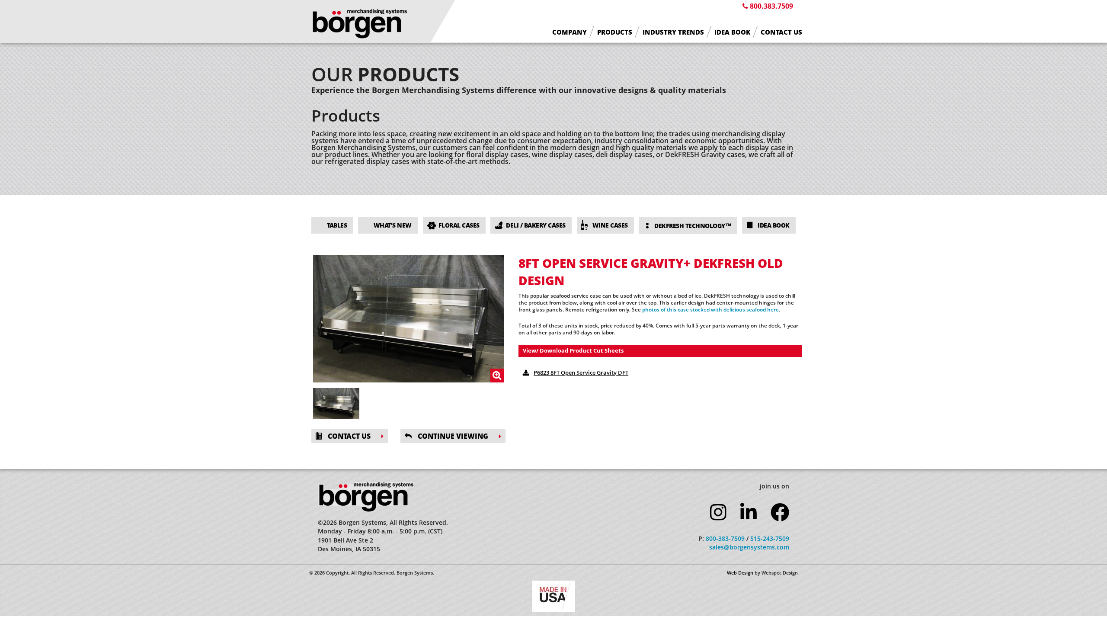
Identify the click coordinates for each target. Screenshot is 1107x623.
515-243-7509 (769, 538)
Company (569, 32)
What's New (393, 225)
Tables (337, 225)
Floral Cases (459, 225)
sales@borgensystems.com (749, 547)
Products (614, 32)
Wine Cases (610, 225)
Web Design (740, 572)
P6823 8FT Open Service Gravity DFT (581, 372)
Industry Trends (673, 32)
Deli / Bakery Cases (536, 225)
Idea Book (732, 32)
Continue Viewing (452, 436)
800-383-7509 (725, 538)
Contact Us (781, 32)
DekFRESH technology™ (692, 226)
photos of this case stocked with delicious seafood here (710, 309)
